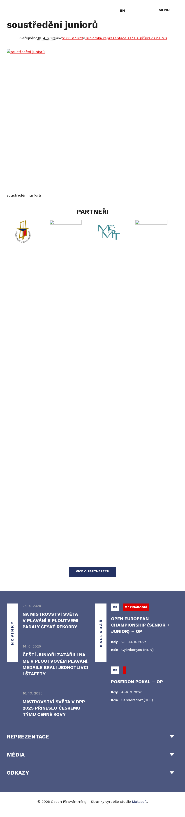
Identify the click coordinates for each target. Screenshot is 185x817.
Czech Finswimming (27, 10)
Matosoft (139, 801)
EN (122, 10)
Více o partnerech (92, 571)
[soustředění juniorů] (92, 121)
